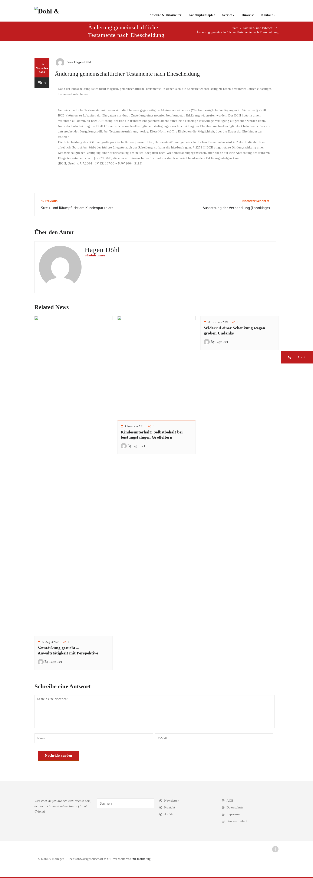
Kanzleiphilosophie (202, 15)
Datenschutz (235, 807)
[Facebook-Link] (275, 849)
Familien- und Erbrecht (258, 28)
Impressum (234, 814)
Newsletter (171, 800)
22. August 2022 (50, 642)
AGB (230, 800)
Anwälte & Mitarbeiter (165, 15)
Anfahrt (169, 814)
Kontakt (267, 15)
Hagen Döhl (82, 62)
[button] (297, 357)
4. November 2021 (134, 426)
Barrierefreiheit (237, 821)
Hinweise (248, 15)
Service (227, 15)
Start (235, 28)
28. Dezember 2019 (218, 322)
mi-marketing (141, 859)
